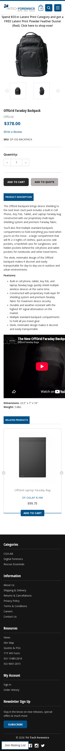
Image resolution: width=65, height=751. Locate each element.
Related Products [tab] (16, 420)
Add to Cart (32, 513)
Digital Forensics (13, 559)
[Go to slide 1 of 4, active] (4, 525)
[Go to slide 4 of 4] (3, 473)
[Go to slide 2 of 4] (61, 473)
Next (58, 91)
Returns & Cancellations (18, 595)
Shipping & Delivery (15, 590)
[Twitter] (43, 746)
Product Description (18, 197)
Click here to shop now (36, 26)
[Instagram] (36, 746)
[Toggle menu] (57, 7)
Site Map (9, 642)
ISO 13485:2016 (13, 658)
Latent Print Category (35, 17)
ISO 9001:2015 (12, 663)
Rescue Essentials (14, 564)
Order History (11, 690)
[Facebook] (30, 746)
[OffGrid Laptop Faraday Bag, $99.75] (32, 457)
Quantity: (11, 154)
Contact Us (10, 616)
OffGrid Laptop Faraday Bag (32, 490)
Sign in (7, 684)
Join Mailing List (15, 745)
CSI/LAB (8, 553)
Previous (7, 91)
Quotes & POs (12, 648)
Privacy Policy (12, 601)
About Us (9, 585)
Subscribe (15, 724)
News (7, 637)
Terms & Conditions (15, 606)
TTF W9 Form (12, 653)
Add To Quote (44, 182)
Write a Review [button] (13, 132)
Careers (8, 611)
